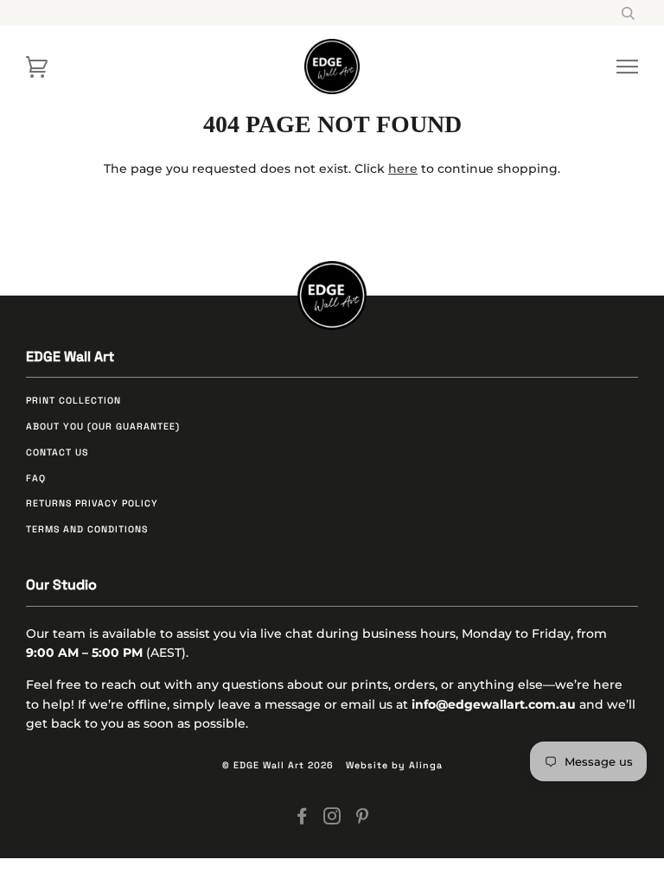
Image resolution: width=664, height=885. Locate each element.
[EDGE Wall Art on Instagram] (332, 819)
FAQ (36, 478)
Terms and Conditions (87, 529)
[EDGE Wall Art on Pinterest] (363, 819)
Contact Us (57, 452)
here (403, 168)
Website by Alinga (394, 765)
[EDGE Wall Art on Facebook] (302, 819)
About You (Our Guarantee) (103, 426)
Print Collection (73, 400)
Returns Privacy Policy (92, 503)
